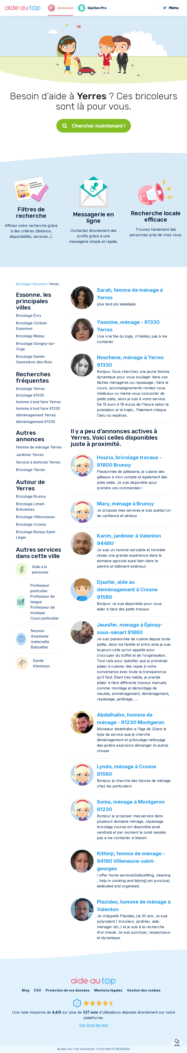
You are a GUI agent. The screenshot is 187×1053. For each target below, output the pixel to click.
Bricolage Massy (30, 336)
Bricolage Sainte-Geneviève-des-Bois (34, 359)
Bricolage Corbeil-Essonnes (32, 326)
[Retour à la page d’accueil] (23, 8)
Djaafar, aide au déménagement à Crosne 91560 (127, 589)
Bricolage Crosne (31, 524)
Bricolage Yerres (30, 469)
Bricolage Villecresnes (35, 517)
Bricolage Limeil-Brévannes (30, 507)
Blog (25, 990)
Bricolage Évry (28, 315)
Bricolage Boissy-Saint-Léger (36, 535)
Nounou (37, 630)
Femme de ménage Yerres (39, 447)
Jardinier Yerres (30, 454)
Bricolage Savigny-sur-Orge (35, 346)
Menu (174, 8)
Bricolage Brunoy (31, 496)
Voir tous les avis (93, 1025)
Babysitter (39, 647)
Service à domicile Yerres (38, 462)
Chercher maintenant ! (98, 126)
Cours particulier (44, 618)
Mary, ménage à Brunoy (125, 504)
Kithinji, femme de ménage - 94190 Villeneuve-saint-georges (131, 861)
